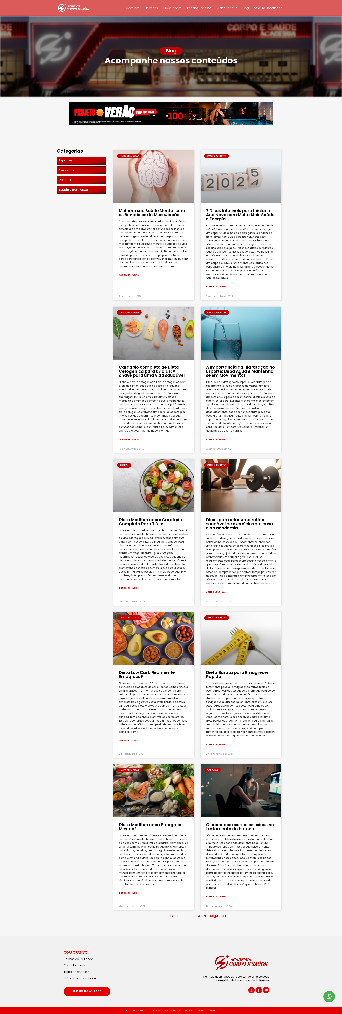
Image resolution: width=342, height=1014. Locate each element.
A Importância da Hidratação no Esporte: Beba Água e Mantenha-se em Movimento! (241, 371)
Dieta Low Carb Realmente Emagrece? (147, 674)
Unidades (151, 8)
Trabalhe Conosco (199, 8)
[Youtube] (266, 990)
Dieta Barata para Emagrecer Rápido (237, 674)
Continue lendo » (129, 275)
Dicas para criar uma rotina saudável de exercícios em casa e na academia (239, 524)
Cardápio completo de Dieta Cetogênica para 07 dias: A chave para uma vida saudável (152, 371)
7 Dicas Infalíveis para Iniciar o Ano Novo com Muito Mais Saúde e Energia (240, 215)
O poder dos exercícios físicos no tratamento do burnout (240, 827)
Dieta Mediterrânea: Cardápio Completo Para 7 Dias (150, 522)
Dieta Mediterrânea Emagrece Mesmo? (151, 827)
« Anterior (176, 916)
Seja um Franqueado (268, 8)
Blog (246, 8)
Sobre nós (132, 8)
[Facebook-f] (259, 990)
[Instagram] (251, 990)
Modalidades (172, 8)
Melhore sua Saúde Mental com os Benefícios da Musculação (152, 213)
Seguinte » (218, 916)
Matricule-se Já (227, 8)
